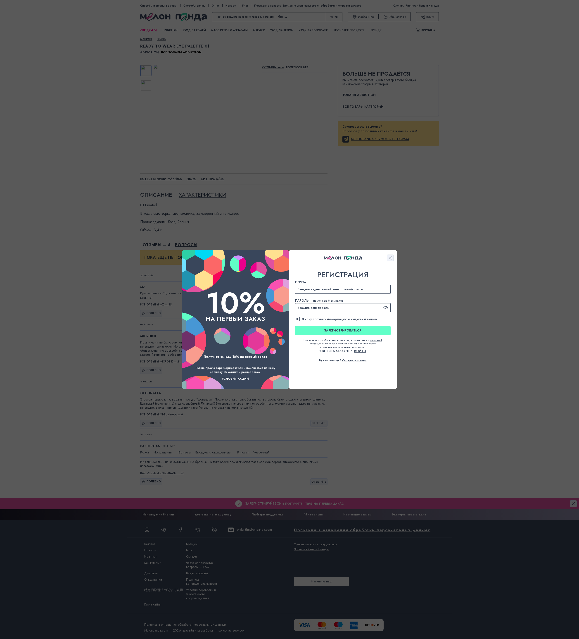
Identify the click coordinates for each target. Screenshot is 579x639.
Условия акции (235, 379)
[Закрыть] (390, 258)
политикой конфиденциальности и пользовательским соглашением (346, 342)
